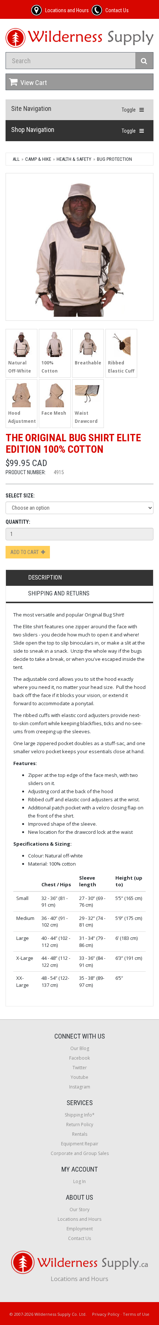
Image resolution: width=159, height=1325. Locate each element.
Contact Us (79, 1238)
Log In (79, 1181)
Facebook (79, 1058)
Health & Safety (74, 159)
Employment (80, 1229)
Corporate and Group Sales (80, 1153)
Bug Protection (114, 159)
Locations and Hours (79, 1219)
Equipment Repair (79, 1144)
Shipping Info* (80, 1115)
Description (45, 577)
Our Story (79, 1209)
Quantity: (18, 522)
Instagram (79, 1087)
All (16, 159)
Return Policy (79, 1124)
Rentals (79, 1134)
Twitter (79, 1067)
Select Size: (20, 496)
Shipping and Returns (58, 593)
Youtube (79, 1077)
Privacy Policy (105, 1314)
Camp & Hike (38, 159)
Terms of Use (136, 1314)
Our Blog (79, 1048)
